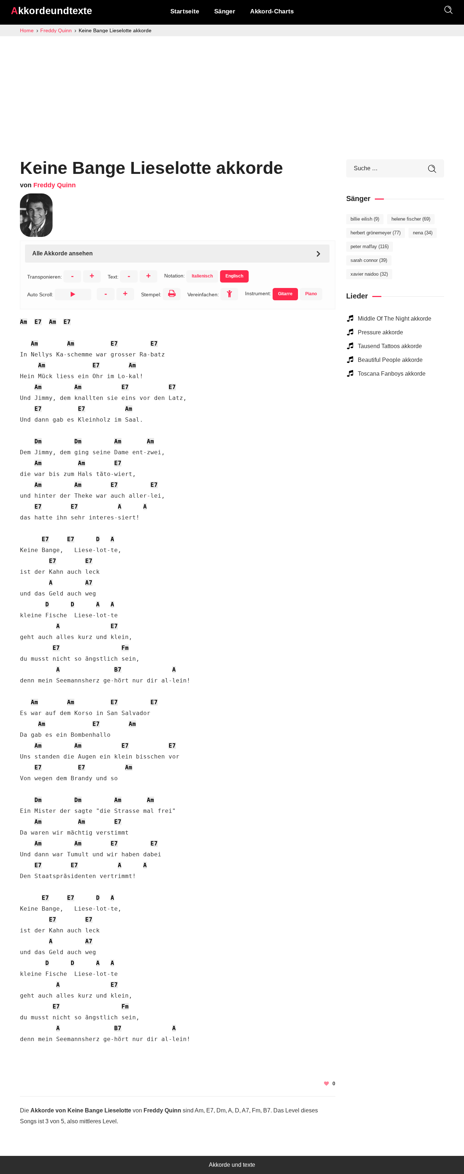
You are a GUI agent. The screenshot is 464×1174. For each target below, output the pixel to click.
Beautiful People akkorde (390, 360)
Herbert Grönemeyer (376, 232)
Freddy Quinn (54, 185)
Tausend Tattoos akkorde (390, 346)
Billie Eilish (365, 219)
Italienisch (202, 276)
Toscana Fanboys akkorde (392, 374)
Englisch (234, 276)
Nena (422, 232)
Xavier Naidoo (369, 274)
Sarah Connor (369, 260)
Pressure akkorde (380, 332)
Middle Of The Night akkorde (394, 319)
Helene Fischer (411, 219)
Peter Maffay (370, 246)
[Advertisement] (232, 90)
